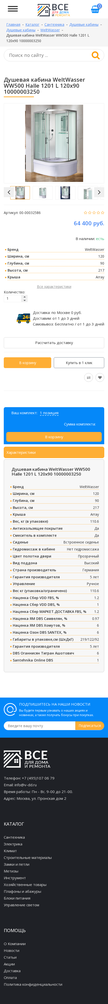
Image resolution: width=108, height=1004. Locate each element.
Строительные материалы (28, 857)
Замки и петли (16, 864)
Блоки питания (17, 898)
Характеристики (21, 452)
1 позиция (49, 412)
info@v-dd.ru (26, 784)
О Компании (15, 943)
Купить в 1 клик (79, 362)
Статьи (10, 957)
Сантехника (14, 837)
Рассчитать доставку (54, 342)
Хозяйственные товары (25, 884)
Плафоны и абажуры (22, 891)
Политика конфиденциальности (33, 984)
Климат (10, 850)
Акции (9, 963)
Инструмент (15, 877)
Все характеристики (54, 286)
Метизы (11, 870)
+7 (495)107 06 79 (38, 777)
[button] (9, 192)
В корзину (27, 362)
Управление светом (21, 904)
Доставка (12, 970)
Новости (11, 950)
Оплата (10, 977)
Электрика (13, 843)
